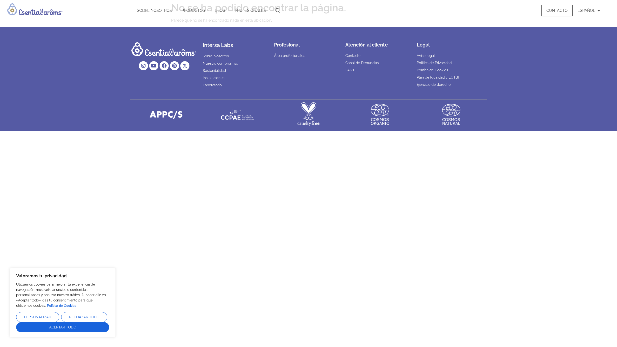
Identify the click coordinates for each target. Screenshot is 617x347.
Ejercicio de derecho (434, 84)
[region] (63, 302)
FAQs (349, 70)
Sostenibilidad (214, 70)
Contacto (557, 10)
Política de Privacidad (434, 63)
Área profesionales (289, 55)
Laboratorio (212, 85)
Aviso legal (426, 55)
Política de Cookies (61, 305)
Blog (220, 10)
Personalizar (37, 317)
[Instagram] (143, 65)
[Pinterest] (174, 65)
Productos (193, 10)
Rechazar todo (84, 317)
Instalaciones (213, 78)
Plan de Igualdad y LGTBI (438, 77)
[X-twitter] (184, 65)
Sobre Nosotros (154, 10)
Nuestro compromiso (220, 63)
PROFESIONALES (250, 10)
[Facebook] (164, 65)
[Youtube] (153, 65)
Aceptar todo (62, 327)
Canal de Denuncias (362, 63)
